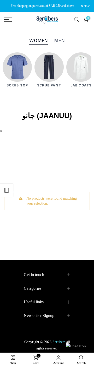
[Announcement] (42, 5)
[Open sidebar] (6, 190)
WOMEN (38, 40)
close (86, 6)
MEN (59, 40)
